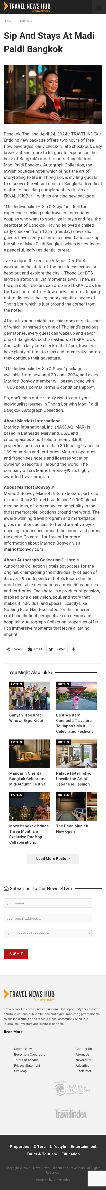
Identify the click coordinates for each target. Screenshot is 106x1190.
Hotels (16, 684)
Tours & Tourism (41, 1154)
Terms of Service (26, 1060)
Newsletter (83, 1060)
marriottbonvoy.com (23, 549)
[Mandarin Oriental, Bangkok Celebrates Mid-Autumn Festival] (29, 753)
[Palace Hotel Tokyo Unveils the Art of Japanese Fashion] (76, 753)
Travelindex (62, 1180)
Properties (19, 1146)
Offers (40, 1146)
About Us (83, 1054)
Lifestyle (58, 1146)
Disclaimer (83, 1071)
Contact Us (84, 1049)
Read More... (15, 1032)
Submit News (23, 1049)
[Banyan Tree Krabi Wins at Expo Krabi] (29, 696)
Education (70, 1154)
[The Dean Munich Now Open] (76, 806)
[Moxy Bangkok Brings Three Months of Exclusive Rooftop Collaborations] (29, 806)
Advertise (83, 1065)
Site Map (20, 1071)
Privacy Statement (27, 1065)
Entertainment (83, 1146)
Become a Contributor (30, 1054)
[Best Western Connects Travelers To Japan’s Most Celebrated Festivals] (76, 696)
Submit (16, 954)
